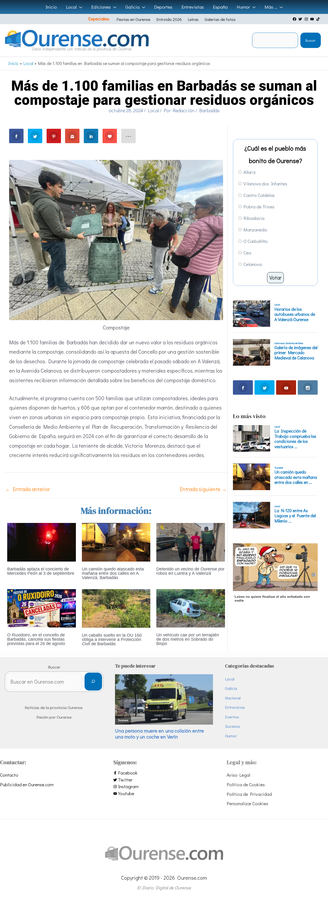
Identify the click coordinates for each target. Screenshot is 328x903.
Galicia (231, 688)
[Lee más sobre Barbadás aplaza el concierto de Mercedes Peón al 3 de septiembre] (41, 541)
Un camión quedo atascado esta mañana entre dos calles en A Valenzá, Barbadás (113, 573)
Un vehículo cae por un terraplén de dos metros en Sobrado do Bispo (187, 639)
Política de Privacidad (249, 794)
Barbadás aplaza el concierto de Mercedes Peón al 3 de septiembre (40, 571)
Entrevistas (235, 707)
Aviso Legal (238, 775)
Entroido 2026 (169, 19)
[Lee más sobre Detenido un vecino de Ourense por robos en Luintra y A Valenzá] (190, 541)
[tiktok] (318, 19)
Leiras (193, 19)
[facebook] (295, 19)
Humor (231, 736)
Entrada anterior (27, 489)
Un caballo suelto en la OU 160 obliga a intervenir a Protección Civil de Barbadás (112, 639)
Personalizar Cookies (247, 803)
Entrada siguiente (203, 489)
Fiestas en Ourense (133, 19)
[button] (79, 6)
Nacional (233, 698)
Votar (275, 277)
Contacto (9, 775)
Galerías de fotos (220, 19)
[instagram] (306, 19)
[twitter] (300, 19)
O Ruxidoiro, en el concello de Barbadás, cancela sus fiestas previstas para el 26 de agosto (36, 639)
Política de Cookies (246, 784)
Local (153, 110)
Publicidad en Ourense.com (27, 784)
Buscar (310, 40)
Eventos (232, 717)
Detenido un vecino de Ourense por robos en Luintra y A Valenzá (190, 571)
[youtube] (312, 19)
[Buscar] (93, 682)
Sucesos (232, 726)
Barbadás (209, 110)
